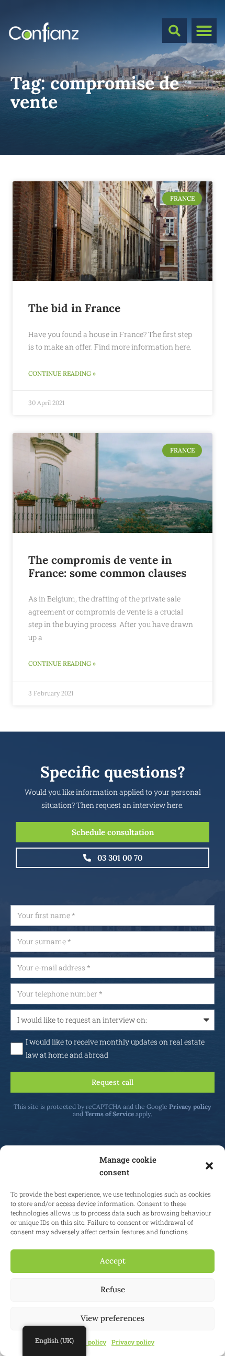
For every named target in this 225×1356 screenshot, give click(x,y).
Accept (113, 1261)
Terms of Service (109, 1114)
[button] (209, 1166)
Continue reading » (62, 373)
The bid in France (74, 308)
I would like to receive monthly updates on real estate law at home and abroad (115, 1048)
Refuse (112, 1289)
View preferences (112, 1318)
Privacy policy (132, 1342)
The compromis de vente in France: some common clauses (107, 566)
